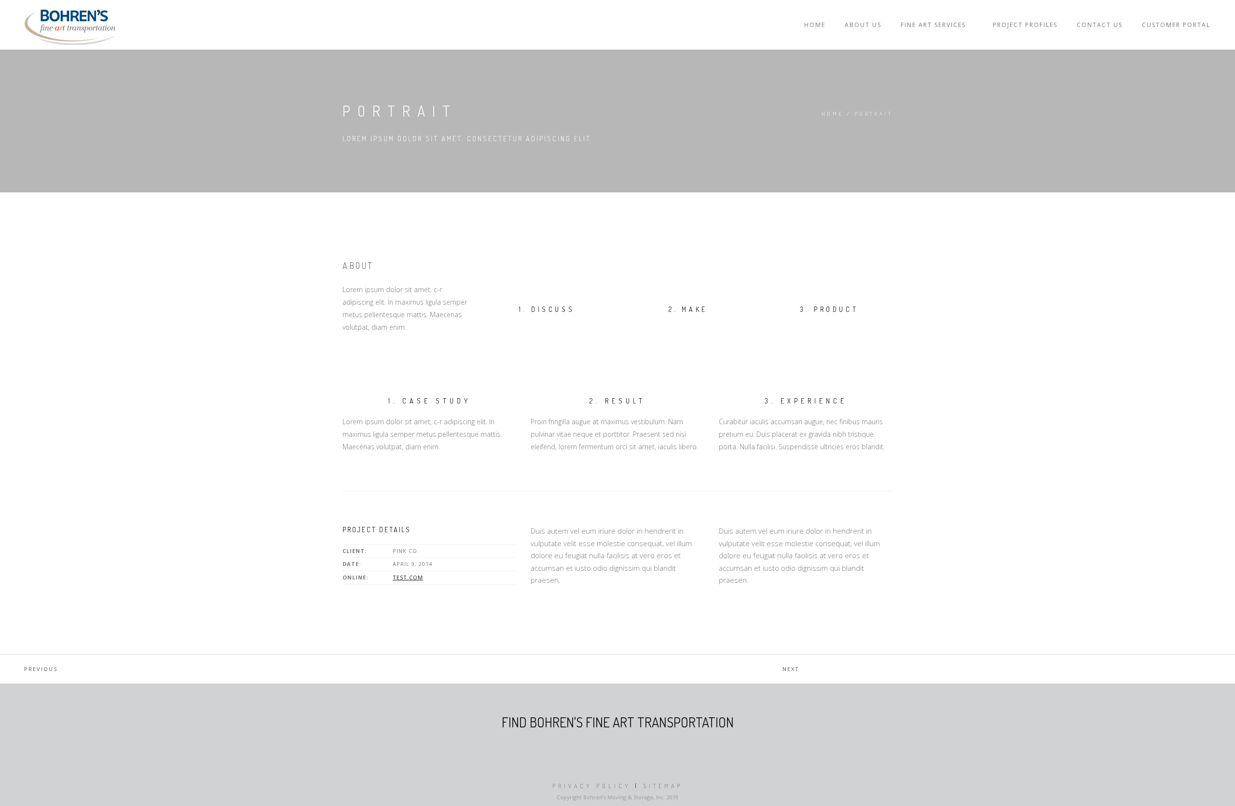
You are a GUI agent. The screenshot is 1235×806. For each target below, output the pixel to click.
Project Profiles (1025, 25)
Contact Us (1100, 25)
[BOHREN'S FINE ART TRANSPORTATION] (70, 25)
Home (814, 25)
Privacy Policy (591, 786)
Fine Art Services (933, 25)
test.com (408, 577)
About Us (863, 25)
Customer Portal (1176, 25)
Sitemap (663, 786)
